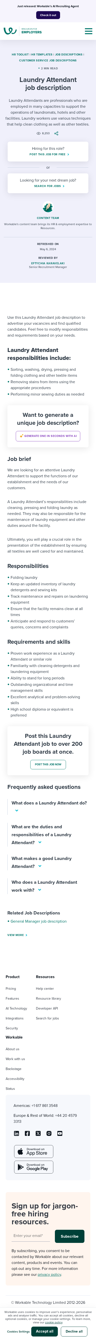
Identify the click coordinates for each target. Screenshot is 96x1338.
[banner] (48, 426)
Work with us (15, 1059)
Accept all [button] (44, 1331)
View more (15, 935)
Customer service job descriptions (48, 60)
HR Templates (41, 54)
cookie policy (53, 1322)
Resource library (48, 998)
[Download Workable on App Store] (33, 1151)
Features (12, 998)
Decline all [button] (74, 1331)
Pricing (11, 989)
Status (10, 1089)
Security (12, 1028)
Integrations (15, 1018)
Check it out (48, 15)
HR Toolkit (20, 54)
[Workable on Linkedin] (16, 1135)
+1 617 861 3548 (45, 1105)
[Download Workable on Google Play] (33, 1167)
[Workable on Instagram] (60, 1135)
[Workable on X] (49, 1135)
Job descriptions (69, 54)
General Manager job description (39, 921)
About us (12, 1049)
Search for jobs (47, 1018)
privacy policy (49, 1274)
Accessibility (15, 1079)
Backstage (13, 1069)
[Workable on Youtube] (38, 1135)
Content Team (48, 218)
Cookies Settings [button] (18, 1331)
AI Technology (16, 1008)
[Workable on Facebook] (27, 1135)
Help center (45, 989)
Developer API (47, 1008)
